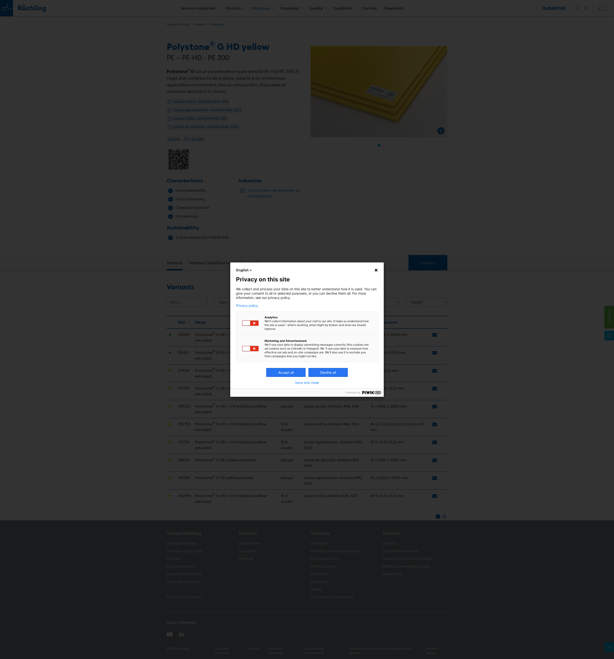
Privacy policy (247, 306)
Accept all (286, 372)
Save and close (307, 383)
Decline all (328, 372)
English (242, 270)
